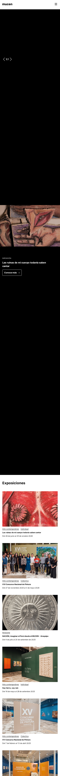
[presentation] (4, 59)
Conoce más (10, 272)
